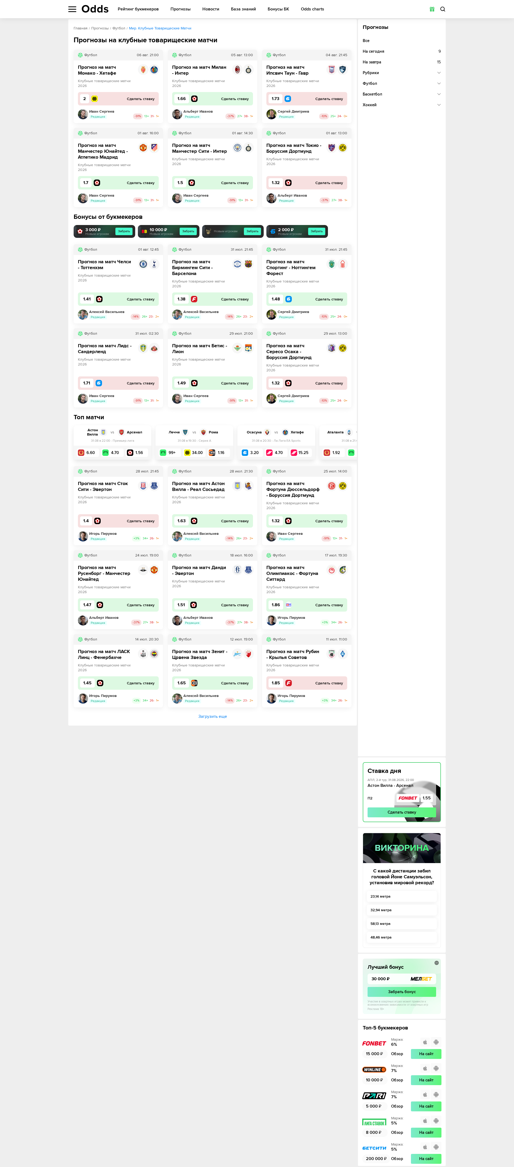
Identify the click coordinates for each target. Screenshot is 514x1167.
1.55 (427, 798)
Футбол (118, 28)
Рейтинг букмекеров (138, 9)
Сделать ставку (402, 812)
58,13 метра (381, 923)
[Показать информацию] (436, 963)
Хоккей (370, 104)
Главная (81, 28)
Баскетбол (372, 94)
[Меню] (72, 9)
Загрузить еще (212, 716)
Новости (210, 9)
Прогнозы (181, 9)
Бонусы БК (278, 9)
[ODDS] (95, 9)
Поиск (443, 9)
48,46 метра (381, 937)
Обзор (397, 1053)
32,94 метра (381, 910)
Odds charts (312, 9)
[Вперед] (348, 442)
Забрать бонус (402, 991)
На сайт (426, 1053)
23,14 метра (381, 896)
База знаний (243, 9)
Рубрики (371, 72)
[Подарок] (432, 9)
